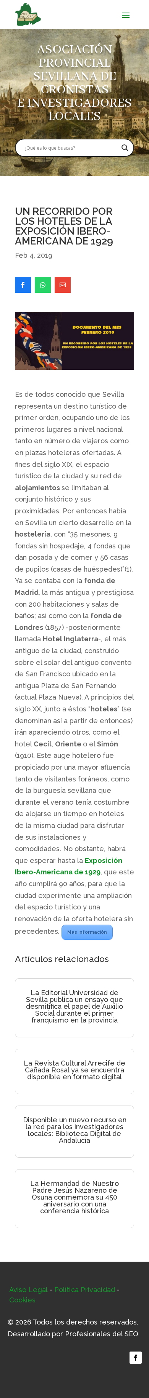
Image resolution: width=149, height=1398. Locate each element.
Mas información (87, 932)
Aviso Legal (28, 1290)
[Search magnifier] (125, 147)
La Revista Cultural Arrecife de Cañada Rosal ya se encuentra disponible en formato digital (74, 1070)
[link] (23, 285)
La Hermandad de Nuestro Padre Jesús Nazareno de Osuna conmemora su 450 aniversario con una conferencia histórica (74, 1197)
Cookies (22, 1300)
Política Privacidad (84, 1290)
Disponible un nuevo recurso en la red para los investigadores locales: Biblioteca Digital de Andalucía (74, 1130)
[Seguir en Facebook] (136, 1358)
